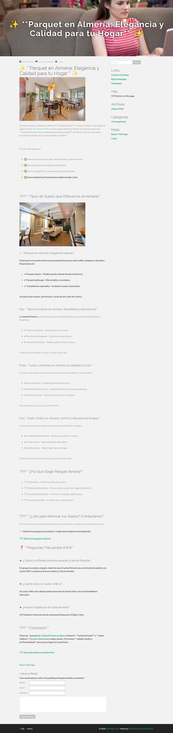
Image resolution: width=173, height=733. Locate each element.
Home (60, 61)
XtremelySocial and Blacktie (141, 728)
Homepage (116, 83)
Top (22, 728)
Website (23, 693)
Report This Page (26, 665)
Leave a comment (45, 61)
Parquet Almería (43, 129)
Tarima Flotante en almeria (53, 635)
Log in (114, 138)
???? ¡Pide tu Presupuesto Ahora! (35, 538)
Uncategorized (118, 121)
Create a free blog (120, 75)
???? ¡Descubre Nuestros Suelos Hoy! (37, 652)
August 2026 (117, 108)
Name (22, 682)
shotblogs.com (112, 728)
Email (22, 687)
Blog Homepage (119, 79)
